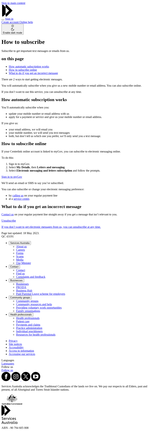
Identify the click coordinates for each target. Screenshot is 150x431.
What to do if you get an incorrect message (33, 73)
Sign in (9, 18)
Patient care (22, 321)
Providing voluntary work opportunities (39, 307)
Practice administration (29, 328)
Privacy (13, 340)
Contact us (7, 214)
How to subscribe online (23, 69)
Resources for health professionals (35, 334)
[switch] (12, 29)
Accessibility (16, 347)
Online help (26, 22)
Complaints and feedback (30, 276)
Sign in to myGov (11, 176)
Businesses (16, 280)
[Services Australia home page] (7, 15)
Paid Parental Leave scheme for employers (40, 293)
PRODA (21, 287)
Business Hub (24, 290)
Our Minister (23, 263)
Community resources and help (34, 304)
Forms (19, 253)
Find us (20, 273)
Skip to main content (13, 3)
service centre (21, 198)
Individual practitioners (29, 331)
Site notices (15, 344)
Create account (10, 22)
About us (21, 246)
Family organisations (28, 310)
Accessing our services (22, 354)
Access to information (21, 350)
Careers (20, 249)
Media (19, 259)
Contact (14, 266)
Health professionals (21, 314)
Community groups (20, 297)
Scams (20, 256)
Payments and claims (28, 324)
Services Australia (19, 243)
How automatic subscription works (29, 66)
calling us (17, 195)
